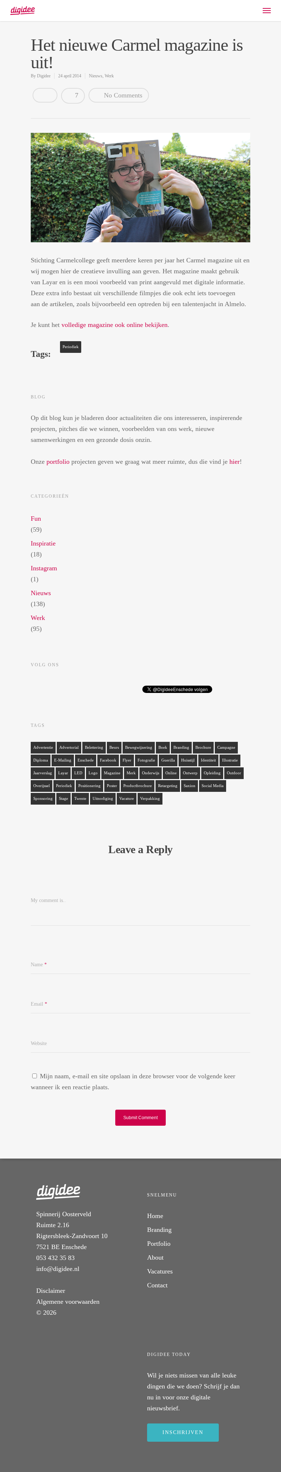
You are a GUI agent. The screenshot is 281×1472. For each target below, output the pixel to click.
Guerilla (168, 760)
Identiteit (208, 760)
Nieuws (95, 75)
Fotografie (146, 760)
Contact (157, 1285)
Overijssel (41, 786)
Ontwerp (190, 773)
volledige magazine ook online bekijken (114, 324)
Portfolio (159, 1243)
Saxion (189, 786)
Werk (109, 75)
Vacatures (160, 1271)
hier (234, 461)
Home (155, 1215)
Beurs (114, 747)
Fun (36, 518)
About (155, 1257)
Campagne (226, 747)
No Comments (122, 95)
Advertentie (43, 747)
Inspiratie (43, 543)
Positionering (89, 786)
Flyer (127, 760)
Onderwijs (150, 773)
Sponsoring (43, 799)
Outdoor (234, 773)
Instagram (44, 568)
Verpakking (150, 799)
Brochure (203, 747)
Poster (112, 786)
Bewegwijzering (138, 747)
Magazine (112, 773)
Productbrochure (137, 786)
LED (78, 773)
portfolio (58, 461)
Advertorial (69, 747)
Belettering (94, 747)
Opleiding (212, 773)
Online (171, 773)
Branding (181, 747)
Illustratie (230, 760)
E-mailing (62, 760)
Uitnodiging (103, 799)
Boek (162, 747)
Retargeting (167, 786)
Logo (93, 773)
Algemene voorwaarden (68, 1301)
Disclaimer (50, 1290)
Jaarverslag (42, 773)
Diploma (40, 760)
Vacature (126, 799)
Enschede (86, 760)
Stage (63, 799)
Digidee (43, 75)
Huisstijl (188, 760)
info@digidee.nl (57, 1268)
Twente (80, 799)
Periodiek (71, 347)
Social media (213, 786)
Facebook (108, 760)
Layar (63, 773)
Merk (131, 773)
